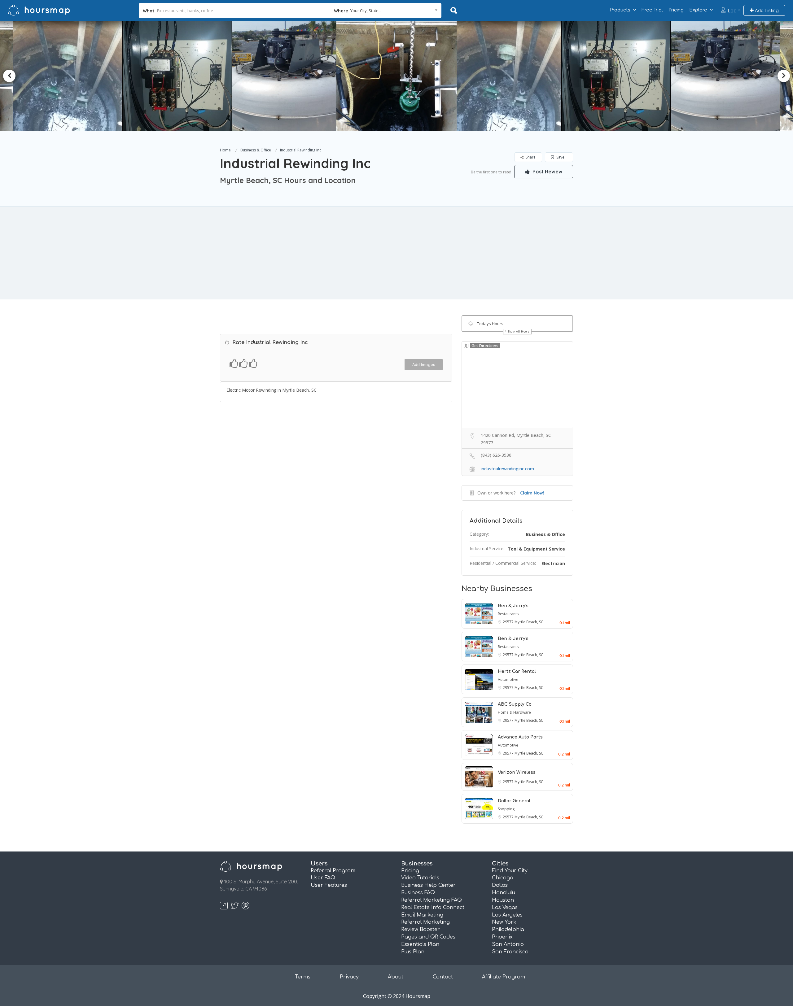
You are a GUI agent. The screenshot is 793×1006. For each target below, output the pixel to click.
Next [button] (783, 76)
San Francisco (510, 952)
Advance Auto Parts (520, 737)
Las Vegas (505, 907)
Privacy (349, 977)
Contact (443, 977)
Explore (698, 10)
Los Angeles (507, 915)
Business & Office (255, 150)
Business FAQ (418, 892)
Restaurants (508, 613)
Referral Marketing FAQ (431, 900)
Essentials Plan (420, 944)
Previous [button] (9, 76)
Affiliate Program (503, 977)
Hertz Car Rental (517, 671)
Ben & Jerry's (513, 605)
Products (620, 10)
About (395, 977)
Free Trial (652, 10)
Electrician (553, 563)
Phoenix (502, 937)
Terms (302, 977)
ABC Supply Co (515, 704)
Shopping (506, 809)
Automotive (508, 679)
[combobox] (385, 10)
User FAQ (323, 878)
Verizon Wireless (517, 772)
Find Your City (510, 870)
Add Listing (766, 10)
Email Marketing (422, 915)
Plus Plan (412, 952)
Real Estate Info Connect (432, 907)
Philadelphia (508, 929)
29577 (509, 622)
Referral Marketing (425, 922)
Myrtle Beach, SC (529, 622)
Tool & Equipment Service (536, 549)
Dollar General (514, 801)
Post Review (546, 171)
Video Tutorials (420, 878)
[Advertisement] (396, 253)
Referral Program (333, 870)
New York (504, 922)
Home (225, 150)
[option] (207, 76)
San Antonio (508, 944)
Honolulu (503, 892)
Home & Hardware (514, 712)
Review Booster (420, 929)
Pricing (676, 10)
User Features (329, 885)
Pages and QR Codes (428, 937)
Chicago (502, 878)
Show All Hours (519, 331)
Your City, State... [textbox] (365, 10)
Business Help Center (428, 885)
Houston (503, 900)
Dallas (500, 885)
